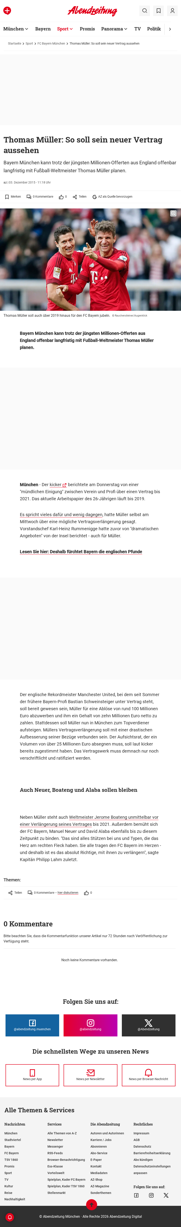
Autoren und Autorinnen (107, 1133)
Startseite (14, 43)
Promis (87, 29)
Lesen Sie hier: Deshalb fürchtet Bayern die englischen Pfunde (81, 551)
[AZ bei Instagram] (151, 1195)
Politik (154, 29)
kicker (55, 484)
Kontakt (96, 1166)
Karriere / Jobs (100, 1140)
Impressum (141, 1133)
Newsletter (55, 1140)
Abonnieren (98, 1146)
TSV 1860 (11, 1159)
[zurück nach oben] (91, 1206)
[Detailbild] (173, 213)
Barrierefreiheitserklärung (152, 1153)
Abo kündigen (143, 1159)
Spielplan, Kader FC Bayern (66, 1179)
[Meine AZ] (172, 11)
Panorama (112, 29)
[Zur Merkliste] (158, 11)
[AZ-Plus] (7, 11)
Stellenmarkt (56, 1193)
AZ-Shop (96, 1179)
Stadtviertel (12, 1140)
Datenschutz (142, 1146)
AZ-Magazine (99, 1186)
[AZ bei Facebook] (136, 1195)
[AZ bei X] (166, 1195)
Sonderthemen (100, 1193)
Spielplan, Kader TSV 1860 (66, 1186)
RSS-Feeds (55, 1153)
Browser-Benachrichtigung (66, 1159)
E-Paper (96, 1159)
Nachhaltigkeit (14, 1199)
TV (137, 29)
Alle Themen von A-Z (62, 1133)
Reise (8, 1193)
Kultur (8, 1186)
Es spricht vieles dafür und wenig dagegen (61, 514)
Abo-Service (98, 1153)
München (13, 29)
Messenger (55, 1146)
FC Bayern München (51, 43)
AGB (137, 1140)
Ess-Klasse (55, 1166)
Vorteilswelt (55, 1173)
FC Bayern (11, 1153)
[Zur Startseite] (92, 15)
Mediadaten (98, 1173)
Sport (62, 29)
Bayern (43, 29)
